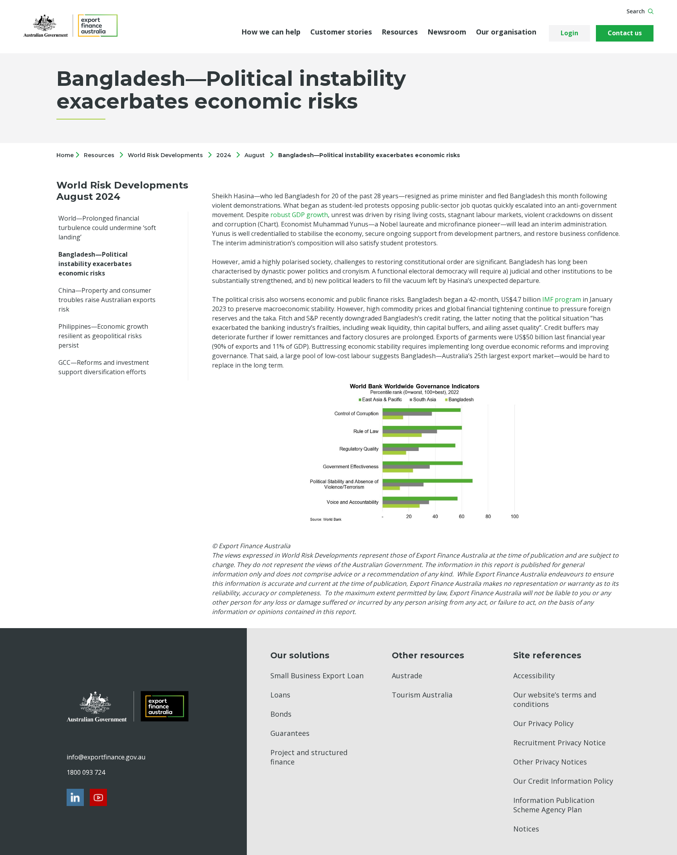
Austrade (407, 675)
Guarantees (290, 733)
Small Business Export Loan (317, 675)
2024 (223, 155)
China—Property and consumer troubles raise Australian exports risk (107, 299)
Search (635, 11)
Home (65, 155)
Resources (400, 31)
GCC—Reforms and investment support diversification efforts (103, 367)
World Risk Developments (165, 155)
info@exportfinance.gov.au (106, 757)
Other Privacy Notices (550, 761)
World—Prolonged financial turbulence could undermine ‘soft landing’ (107, 227)
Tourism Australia (422, 694)
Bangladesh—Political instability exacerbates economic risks (369, 155)
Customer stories (341, 31)
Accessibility (534, 675)
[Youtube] (98, 797)
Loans (280, 694)
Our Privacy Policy (543, 723)
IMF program (561, 299)
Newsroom (446, 31)
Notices (526, 828)
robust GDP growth (299, 214)
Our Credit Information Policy (563, 781)
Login (569, 33)
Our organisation (506, 31)
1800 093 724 (86, 772)
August (254, 155)
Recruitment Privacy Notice (559, 742)
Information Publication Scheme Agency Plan (553, 804)
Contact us (625, 33)
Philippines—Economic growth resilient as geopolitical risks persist (103, 336)
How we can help (270, 31)
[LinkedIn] (75, 797)
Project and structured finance (309, 757)
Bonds (280, 714)
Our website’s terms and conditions (554, 699)
